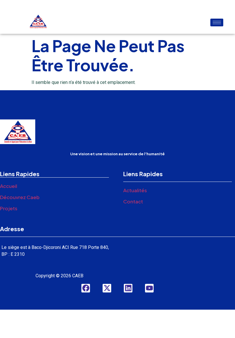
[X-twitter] (107, 288)
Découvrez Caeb (20, 197)
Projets (8, 208)
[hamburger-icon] (216, 22)
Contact (133, 201)
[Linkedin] (128, 288)
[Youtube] (149, 288)
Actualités (135, 190)
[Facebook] (85, 288)
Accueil (8, 186)
